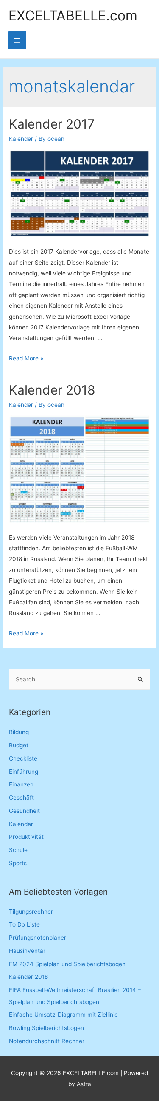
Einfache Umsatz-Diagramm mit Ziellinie (63, 1014)
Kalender (21, 138)
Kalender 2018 (52, 390)
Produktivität (26, 836)
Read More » (26, 358)
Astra (84, 1084)
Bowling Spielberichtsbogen (46, 1027)
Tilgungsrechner (31, 911)
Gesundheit (24, 810)
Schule (18, 849)
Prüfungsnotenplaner (37, 937)
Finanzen (21, 784)
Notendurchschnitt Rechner (46, 1041)
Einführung (23, 771)
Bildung (19, 732)
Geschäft (21, 797)
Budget (18, 745)
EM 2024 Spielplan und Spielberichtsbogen (67, 964)
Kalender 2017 (52, 124)
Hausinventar (27, 950)
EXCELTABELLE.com (72, 16)
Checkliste (23, 758)
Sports (18, 863)
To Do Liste (24, 924)
